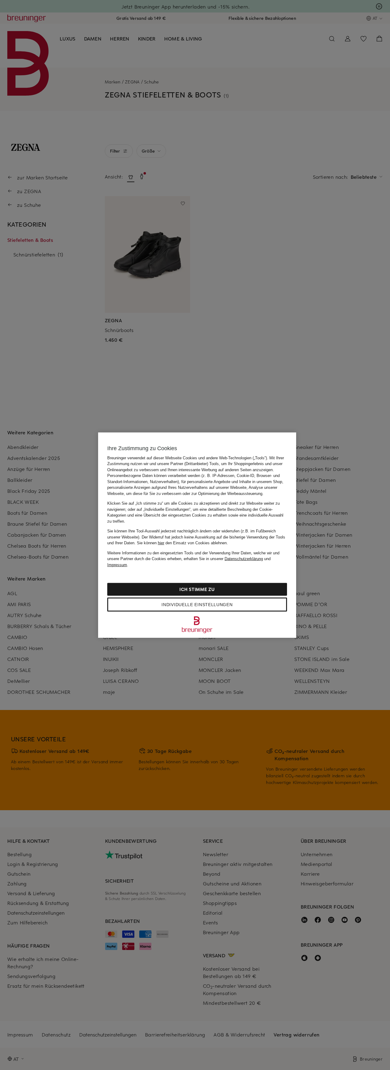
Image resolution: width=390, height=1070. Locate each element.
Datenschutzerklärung (244, 558)
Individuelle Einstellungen (196, 604)
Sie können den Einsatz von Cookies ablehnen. (182, 543)
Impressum (117, 564)
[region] (197, 535)
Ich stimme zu (196, 589)
